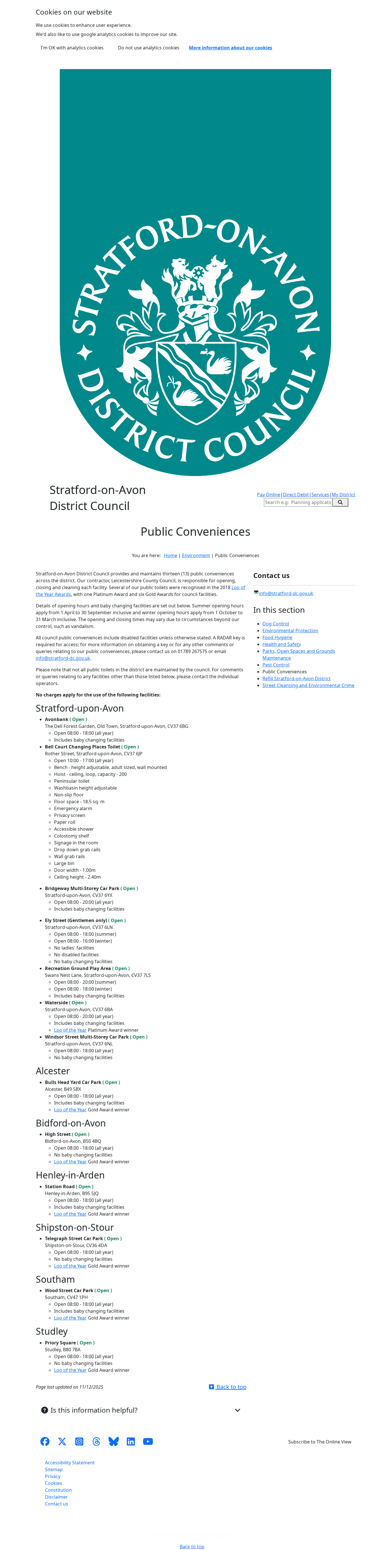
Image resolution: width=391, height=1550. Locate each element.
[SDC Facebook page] (45, 1442)
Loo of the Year (70, 1030)
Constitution (58, 1490)
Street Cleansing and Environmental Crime (308, 685)
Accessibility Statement (70, 1462)
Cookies (53, 1483)
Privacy (52, 1476)
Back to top (230, 1387)
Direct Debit (296, 494)
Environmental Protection (290, 630)
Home (170, 555)
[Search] (340, 502)
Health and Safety (281, 644)
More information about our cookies (230, 48)
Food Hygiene (277, 637)
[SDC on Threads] (96, 1442)
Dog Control (275, 624)
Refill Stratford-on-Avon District (296, 678)
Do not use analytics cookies (148, 48)
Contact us (56, 1504)
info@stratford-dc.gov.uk (63, 658)
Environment (196, 555)
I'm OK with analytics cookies (72, 48)
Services (320, 494)
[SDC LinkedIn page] (131, 1442)
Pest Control (275, 665)
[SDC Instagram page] (79, 1442)
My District (343, 494)
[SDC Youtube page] (148, 1442)
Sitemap (54, 1469)
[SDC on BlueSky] (114, 1442)
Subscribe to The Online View (319, 1442)
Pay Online (268, 494)
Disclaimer (56, 1497)
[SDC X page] (62, 1442)
